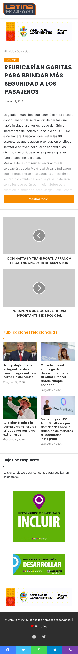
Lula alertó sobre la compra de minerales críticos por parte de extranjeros (19, 429)
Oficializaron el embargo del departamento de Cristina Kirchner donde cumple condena (54, 375)
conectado (40, 472)
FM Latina (41, 626)
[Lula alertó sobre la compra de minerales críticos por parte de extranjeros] (20, 407)
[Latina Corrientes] (19, 9)
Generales (23, 51)
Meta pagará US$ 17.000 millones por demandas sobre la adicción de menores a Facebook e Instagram (57, 429)
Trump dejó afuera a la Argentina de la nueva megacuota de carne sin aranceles (19, 371)
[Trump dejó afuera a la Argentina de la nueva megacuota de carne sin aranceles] (20, 351)
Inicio (10, 51)
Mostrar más (38, 199)
